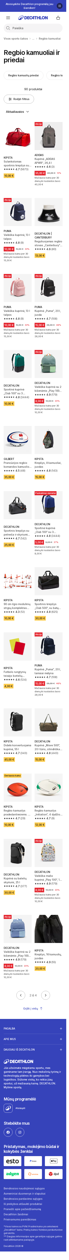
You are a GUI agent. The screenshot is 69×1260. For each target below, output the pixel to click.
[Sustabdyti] (60, 6)
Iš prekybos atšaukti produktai (23, 1203)
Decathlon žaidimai (16, 1214)
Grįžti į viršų (30, 1008)
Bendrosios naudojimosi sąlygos (24, 1188)
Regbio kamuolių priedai (23, 75)
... (33, 38)
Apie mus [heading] (10, 1039)
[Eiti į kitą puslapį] (45, 995)
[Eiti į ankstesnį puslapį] (20, 995)
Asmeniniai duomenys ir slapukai (24, 1193)
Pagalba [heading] (9, 1028)
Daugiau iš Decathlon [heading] (19, 1049)
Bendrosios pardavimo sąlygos (23, 1198)
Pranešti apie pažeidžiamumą (22, 1209)
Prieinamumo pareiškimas (20, 1219)
